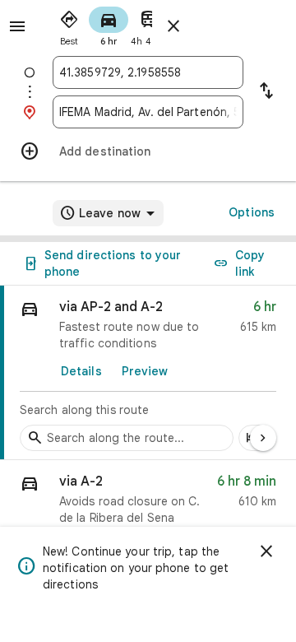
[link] (148, 373)
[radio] (69, 24)
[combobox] (148, 72)
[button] (148, 503)
